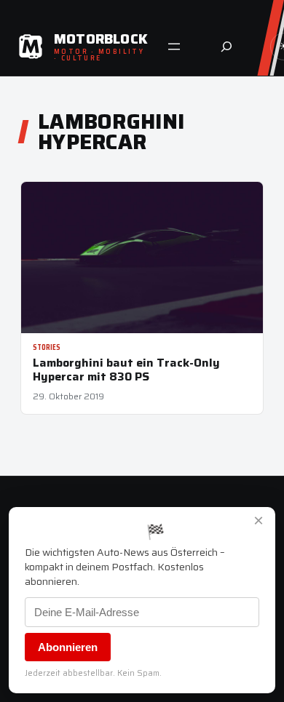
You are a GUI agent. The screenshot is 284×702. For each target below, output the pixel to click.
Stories (46, 347)
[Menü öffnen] (174, 46)
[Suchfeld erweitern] (226, 46)
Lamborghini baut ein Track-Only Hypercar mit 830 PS (126, 369)
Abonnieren (68, 647)
